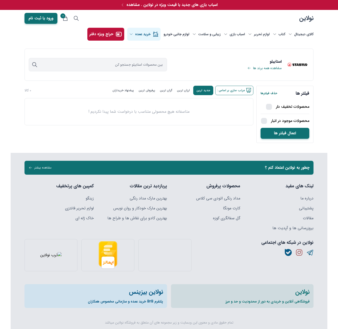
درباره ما (307, 198)
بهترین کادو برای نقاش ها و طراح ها (137, 218)
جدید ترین (203, 90)
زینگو (90, 198)
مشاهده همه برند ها (267, 68)
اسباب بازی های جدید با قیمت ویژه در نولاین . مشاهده (171, 5)
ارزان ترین (183, 90)
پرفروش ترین (147, 90)
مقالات (308, 218)
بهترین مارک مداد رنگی (148, 198)
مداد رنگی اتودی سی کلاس (218, 198)
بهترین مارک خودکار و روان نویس (140, 208)
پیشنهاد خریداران (123, 90)
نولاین (306, 18)
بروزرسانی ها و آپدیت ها (293, 228)
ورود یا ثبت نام (40, 18)
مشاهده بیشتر (42, 167)
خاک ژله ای (84, 218)
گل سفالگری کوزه (226, 218)
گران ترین (166, 90)
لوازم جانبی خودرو (176, 34)
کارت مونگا (231, 208)
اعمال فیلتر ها (285, 133)
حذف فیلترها (269, 93)
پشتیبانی (306, 208)
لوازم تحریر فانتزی (79, 208)
